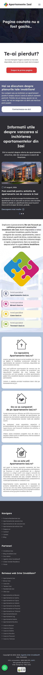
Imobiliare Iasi (8, 551)
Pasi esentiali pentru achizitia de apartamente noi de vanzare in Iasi (20, 192)
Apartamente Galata (10, 619)
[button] (19, 213)
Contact (6, 532)
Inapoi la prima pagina (21, 70)
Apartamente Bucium (10, 614)
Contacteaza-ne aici (21, 109)
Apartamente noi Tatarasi (11, 611)
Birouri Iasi (6, 581)
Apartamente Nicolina (10, 622)
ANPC (33, 660)
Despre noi (6, 529)
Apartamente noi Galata (11, 603)
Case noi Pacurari (9, 636)
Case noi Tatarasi (9, 639)
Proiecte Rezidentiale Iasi (11, 518)
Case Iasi (6, 583)
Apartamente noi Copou (11, 600)
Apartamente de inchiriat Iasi (12, 526)
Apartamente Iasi (9, 578)
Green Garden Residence (11, 562)
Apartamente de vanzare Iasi (13, 521)
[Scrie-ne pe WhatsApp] (5, 668)
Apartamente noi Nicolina (11, 606)
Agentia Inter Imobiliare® (11, 559)
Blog (4, 537)
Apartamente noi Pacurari (11, 608)
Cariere (5, 534)
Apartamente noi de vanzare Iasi (14, 524)
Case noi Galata (8, 631)
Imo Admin (6, 556)
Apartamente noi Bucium (11, 595)
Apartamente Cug (9, 616)
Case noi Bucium (8, 625)
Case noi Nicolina (8, 633)
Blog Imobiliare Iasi (9, 554)
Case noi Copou (8, 628)
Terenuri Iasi (7, 586)
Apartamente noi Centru (11, 598)
